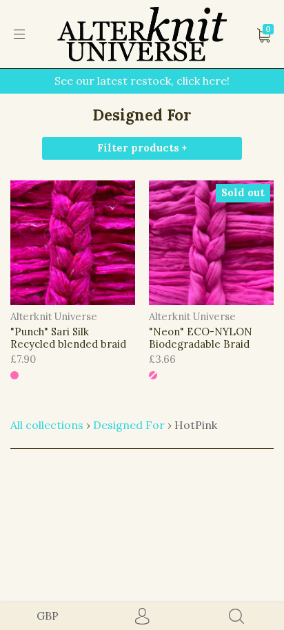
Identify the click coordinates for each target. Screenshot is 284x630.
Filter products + (142, 147)
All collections (46, 425)
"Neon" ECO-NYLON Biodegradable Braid (200, 337)
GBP (48, 615)
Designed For (129, 425)
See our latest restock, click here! (142, 80)
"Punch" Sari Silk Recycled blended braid (68, 337)
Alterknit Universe (53, 316)
